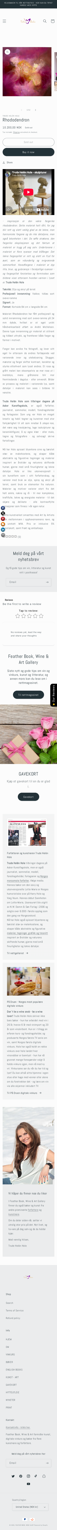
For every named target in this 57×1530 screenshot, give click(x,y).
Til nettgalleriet (15, 953)
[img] (10, 536)
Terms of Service (15, 1310)
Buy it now (28, 152)
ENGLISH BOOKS (14, 1369)
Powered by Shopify (41, 1525)
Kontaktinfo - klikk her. (18, 1427)
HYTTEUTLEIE (12, 1392)
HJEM (9, 1339)
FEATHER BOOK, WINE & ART (24, 1525)
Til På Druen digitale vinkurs (22, 1093)
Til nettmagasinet (28, 694)
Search (9, 1302)
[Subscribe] (47, 582)
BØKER (9, 1362)
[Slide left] (21, 110)
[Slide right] (35, 110)
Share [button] (10, 162)
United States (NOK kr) (27, 1507)
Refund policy (13, 1318)
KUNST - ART (12, 1377)
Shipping (16, 132)
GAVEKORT (11, 1384)
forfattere (33, 1209)
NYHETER (10, 1400)
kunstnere (13, 1214)
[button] (4, 21)
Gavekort (28, 797)
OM (7, 1347)
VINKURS (10, 1354)
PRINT (9, 1407)
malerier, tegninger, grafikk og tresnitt (27, 933)
